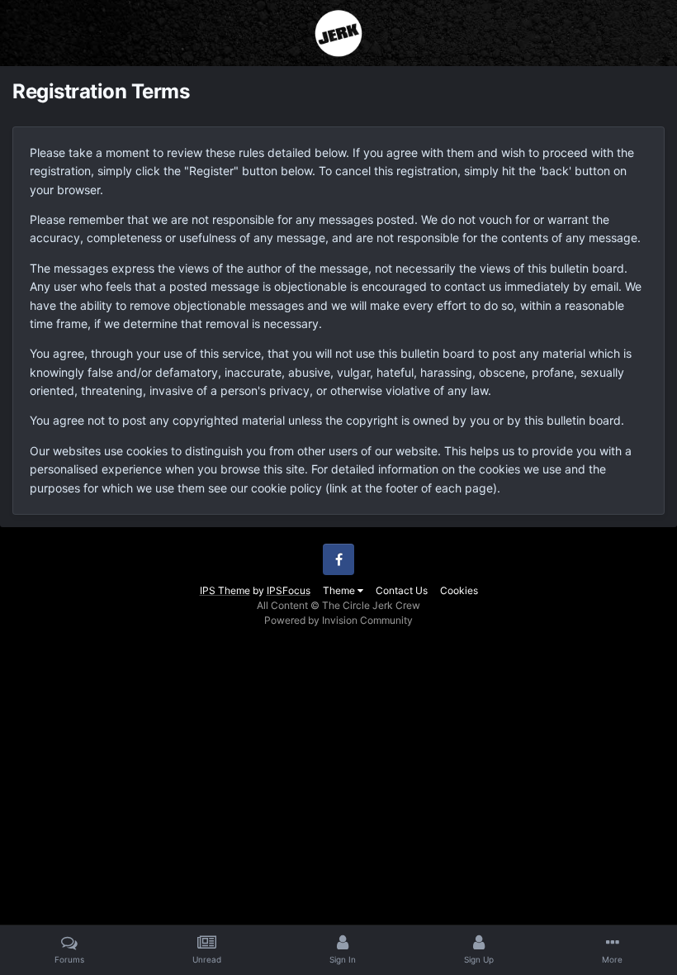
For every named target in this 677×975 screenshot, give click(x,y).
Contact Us (402, 590)
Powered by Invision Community (338, 620)
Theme (340, 590)
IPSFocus (288, 590)
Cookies (459, 590)
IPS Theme (225, 590)
